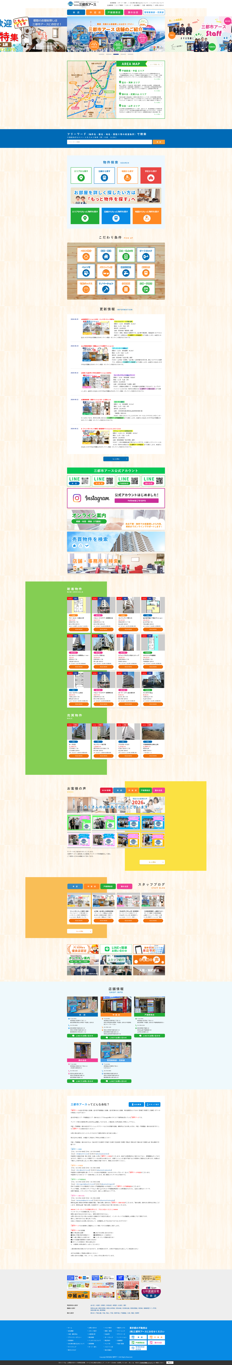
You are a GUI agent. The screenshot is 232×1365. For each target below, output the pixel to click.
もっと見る (157, 79)
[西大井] (95, 102)
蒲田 (132, 1313)
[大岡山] (70, 97)
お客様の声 (92, 1334)
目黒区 (103, 1305)
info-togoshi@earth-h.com (85, 1184)
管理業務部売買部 (140, 1348)
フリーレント (121, 1331)
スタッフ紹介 (154, 1104)
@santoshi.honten (102, 1154)
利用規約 (70, 1340)
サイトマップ (72, 1347)
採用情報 (113, 3)
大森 (128, 1313)
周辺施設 (91, 1337)
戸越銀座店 (114, 12)
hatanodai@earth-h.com (84, 1200)
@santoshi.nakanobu (104, 1170)
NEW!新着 (106, 790)
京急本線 (118, 1308)
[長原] (79, 101)
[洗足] (76, 94)
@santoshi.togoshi (108, 1184)
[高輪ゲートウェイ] (110, 71)
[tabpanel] (116, 34)
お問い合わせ (159, 5)
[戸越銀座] (90, 88)
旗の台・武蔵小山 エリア (134, 94)
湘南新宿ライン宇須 (150, 1308)
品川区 (93, 1305)
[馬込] (88, 106)
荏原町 (137, 1313)
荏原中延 (117, 1313)
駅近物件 (107, 1340)
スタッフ (128, 5)
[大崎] (100, 86)
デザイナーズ (121, 1334)
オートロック (109, 1337)
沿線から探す (104, 171)
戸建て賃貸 (120, 1344)
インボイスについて (157, 3)
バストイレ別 (109, 1347)
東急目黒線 (133, 1308)
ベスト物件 (108, 1328)
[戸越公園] (93, 95)
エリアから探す (81, 171)
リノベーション (122, 1337)
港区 (124, 1305)
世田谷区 (109, 1305)
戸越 (111, 1313)
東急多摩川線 (95, 1310)
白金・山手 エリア (131, 105)
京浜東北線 (125, 1308)
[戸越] (91, 91)
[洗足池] (74, 103)
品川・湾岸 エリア (131, 82)
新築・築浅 (108, 1331)
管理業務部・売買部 (154, 12)
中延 (103, 1313)
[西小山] (79, 90)
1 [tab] (101, 54)
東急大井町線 (110, 1308)
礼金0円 (107, 1334)
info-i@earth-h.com (82, 1170)
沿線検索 (110, 5)
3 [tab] (116, 54)
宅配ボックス (121, 1328)
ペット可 (107, 1344)
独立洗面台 (108, 1350)
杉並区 (120, 1305)
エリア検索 (119, 5)
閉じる (170, 1362)
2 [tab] (108, 54)
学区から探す (151, 171)
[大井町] (104, 97)
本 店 (76, 12)
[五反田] (96, 80)
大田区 (98, 1305)
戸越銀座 (123, 1313)
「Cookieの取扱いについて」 (146, 1362)
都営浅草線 (102, 1308)
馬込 (107, 1313)
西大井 (93, 1313)
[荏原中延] (88, 95)
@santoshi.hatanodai (107, 1200)
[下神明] (98, 95)
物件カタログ (72, 1350)
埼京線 (140, 1308)
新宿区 (115, 1305)
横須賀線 (102, 1310)
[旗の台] (82, 99)
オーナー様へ (122, 3)
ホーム (70, 1328)
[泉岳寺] (108, 70)
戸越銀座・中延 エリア (133, 70)
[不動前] (90, 81)
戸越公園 (98, 1313)
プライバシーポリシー (75, 1337)
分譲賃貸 (119, 1340)
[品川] (108, 79)
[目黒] (91, 74)
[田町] (114, 64)
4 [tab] (123, 54)
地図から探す (128, 171)
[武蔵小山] (83, 85)
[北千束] (74, 97)
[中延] (89, 98)
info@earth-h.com (82, 1154)
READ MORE (79, 629)
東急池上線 (94, 1308)
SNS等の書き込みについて (139, 3)
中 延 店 (95, 12)
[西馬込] (85, 114)
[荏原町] (86, 100)
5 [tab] (130, 54)
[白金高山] (104, 66)
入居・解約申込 (147, 5)
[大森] (99, 112)
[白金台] (98, 70)
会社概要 (137, 5)
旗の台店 (133, 12)
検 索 (159, 142)
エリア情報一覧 (155, 64)
